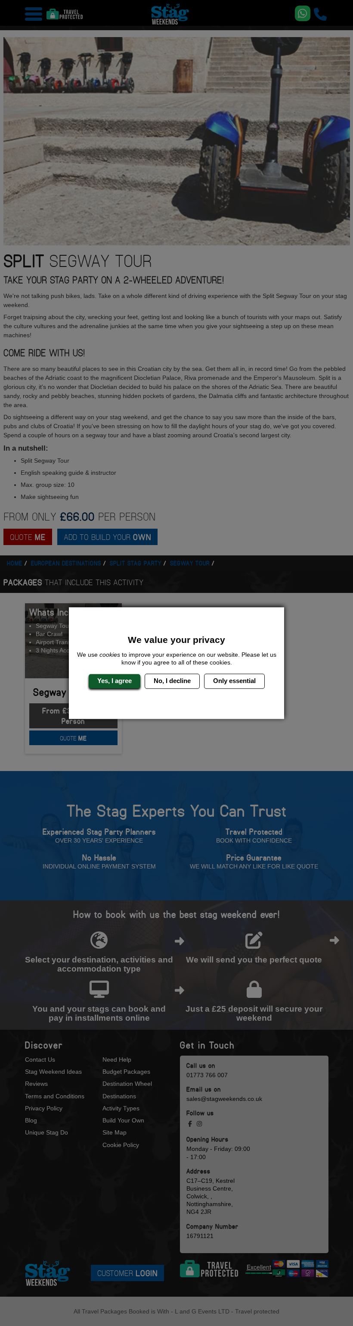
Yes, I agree (114, 681)
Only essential (234, 681)
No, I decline (172, 681)
